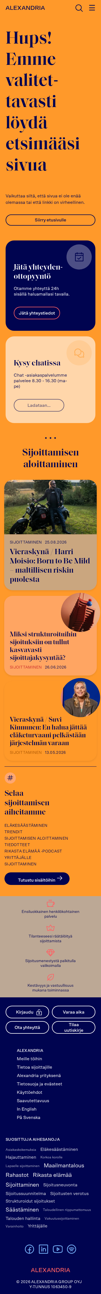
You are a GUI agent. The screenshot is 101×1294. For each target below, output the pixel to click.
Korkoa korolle (51, 1157)
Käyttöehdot (29, 1092)
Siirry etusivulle (50, 220)
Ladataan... (38, 405)
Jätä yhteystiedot (37, 313)
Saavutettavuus (33, 1101)
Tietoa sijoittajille (34, 1067)
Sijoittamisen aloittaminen (36, 838)
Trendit (13, 832)
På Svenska (28, 1117)
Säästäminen (22, 1210)
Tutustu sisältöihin (36, 880)
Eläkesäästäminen (25, 826)
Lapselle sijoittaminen (23, 1166)
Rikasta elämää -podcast (33, 851)
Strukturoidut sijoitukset (30, 1201)
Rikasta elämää (52, 1175)
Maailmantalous (64, 1165)
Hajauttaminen (21, 1157)
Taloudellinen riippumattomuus (67, 1210)
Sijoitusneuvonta (60, 1185)
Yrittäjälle (17, 858)
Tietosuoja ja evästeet (39, 1084)
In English (26, 1109)
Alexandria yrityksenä (39, 1075)
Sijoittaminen (20, 864)
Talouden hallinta (23, 1218)
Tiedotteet (17, 845)
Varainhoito (15, 1226)
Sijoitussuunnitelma (26, 1193)
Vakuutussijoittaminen (62, 1218)
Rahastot (17, 1175)
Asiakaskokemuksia (21, 1149)
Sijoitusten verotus (69, 1193)
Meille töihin (29, 1059)
